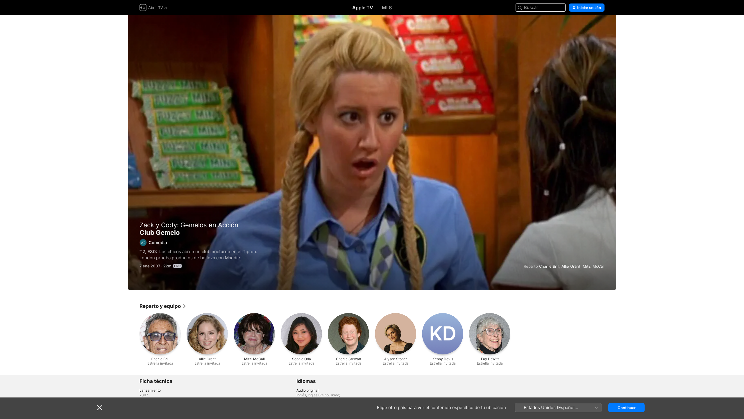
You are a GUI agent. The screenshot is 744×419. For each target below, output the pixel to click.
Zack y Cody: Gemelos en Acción (189, 225)
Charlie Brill (549, 266)
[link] (163, 306)
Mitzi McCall (593, 266)
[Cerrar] (99, 407)
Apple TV (362, 7)
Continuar (627, 407)
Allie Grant (570, 266)
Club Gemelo (372, 152)
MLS (387, 7)
